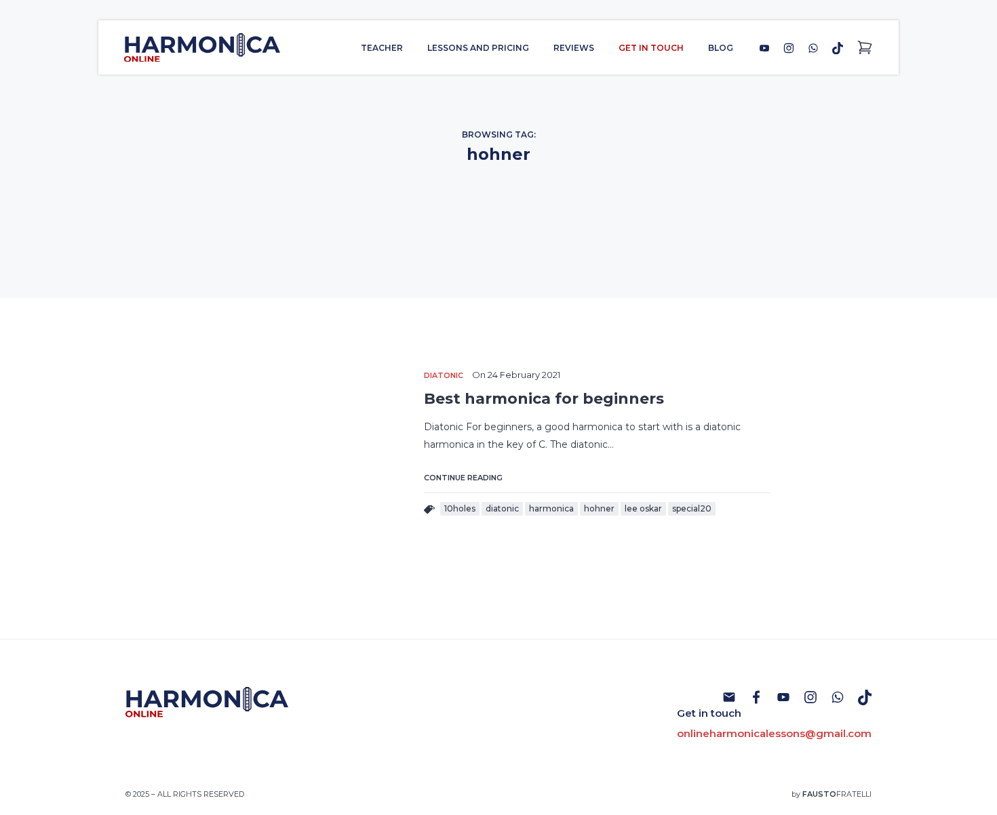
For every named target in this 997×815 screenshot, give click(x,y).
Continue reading (463, 477)
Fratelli (837, 794)
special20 (691, 508)
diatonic (502, 508)
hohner (599, 508)
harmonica (551, 508)
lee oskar (643, 508)
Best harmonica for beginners (544, 399)
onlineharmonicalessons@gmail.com (774, 733)
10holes (459, 508)
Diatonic (443, 375)
